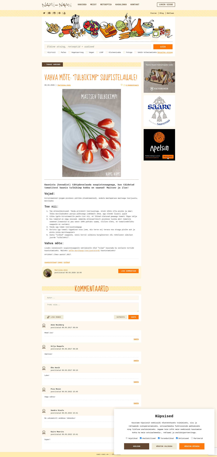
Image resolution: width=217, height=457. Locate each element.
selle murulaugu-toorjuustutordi (84, 251)
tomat (60, 262)
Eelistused (184, 438)
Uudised (82, 5)
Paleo (63, 52)
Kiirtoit (52, 52)
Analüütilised (148, 438)
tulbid (67, 262)
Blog (162, 13)
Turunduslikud (167, 438)
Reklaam (170, 13)
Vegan (91, 52)
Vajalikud (132, 438)
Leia (163, 46)
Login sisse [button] (166, 5)
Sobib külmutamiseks (147, 52)
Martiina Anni (64, 85)
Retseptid (106, 5)
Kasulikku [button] (121, 5)
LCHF (101, 52)
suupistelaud (50, 262)
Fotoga (129, 52)
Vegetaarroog (77, 52)
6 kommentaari (132, 85)
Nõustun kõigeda (191, 446)
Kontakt (134, 5)
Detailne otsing (165, 52)
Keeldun (136, 446)
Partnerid (198, 438)
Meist (93, 5)
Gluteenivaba (115, 52)
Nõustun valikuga (164, 446)
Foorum (153, 13)
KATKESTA (121, 317)
